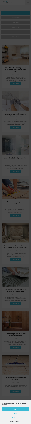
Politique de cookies (14, 421)
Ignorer (15, 413)
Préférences (15, 418)
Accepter (15, 409)
